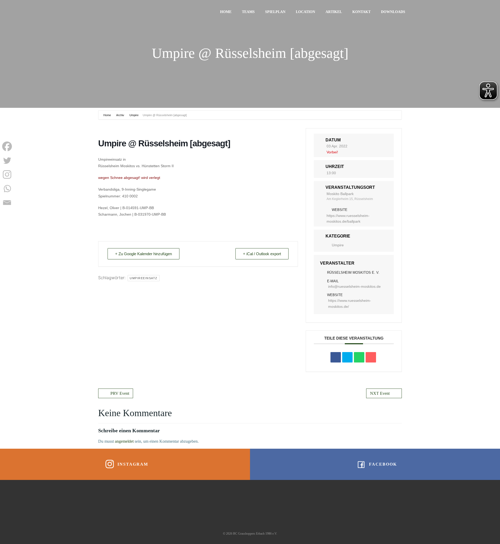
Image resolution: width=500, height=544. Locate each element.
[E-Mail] (371, 357)
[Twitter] (7, 160)
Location (305, 12)
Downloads (393, 12)
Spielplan (275, 12)
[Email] (7, 202)
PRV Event (119, 393)
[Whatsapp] (7, 188)
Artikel (334, 12)
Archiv (120, 115)
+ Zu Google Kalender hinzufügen (143, 254)
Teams (248, 12)
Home (226, 12)
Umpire (134, 115)
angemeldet (124, 441)
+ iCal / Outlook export (262, 254)
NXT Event (380, 393)
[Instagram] (7, 174)
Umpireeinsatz (144, 278)
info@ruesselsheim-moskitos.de (354, 286)
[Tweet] (347, 357)
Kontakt (361, 12)
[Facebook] (7, 146)
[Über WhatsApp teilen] (359, 357)
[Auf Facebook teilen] (335, 357)
